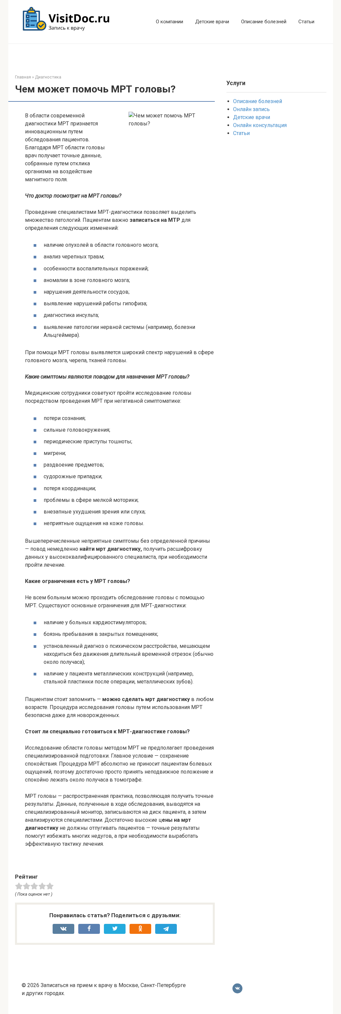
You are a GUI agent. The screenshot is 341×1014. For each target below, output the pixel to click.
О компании (169, 22)
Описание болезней (263, 22)
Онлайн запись (251, 109)
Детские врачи (212, 22)
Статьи (306, 22)
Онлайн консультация (260, 125)
